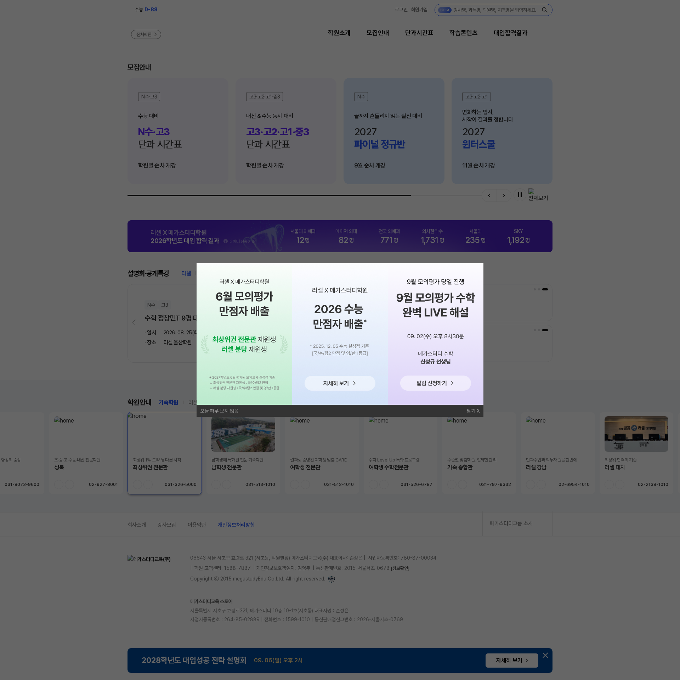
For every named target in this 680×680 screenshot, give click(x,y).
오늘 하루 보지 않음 (219, 410)
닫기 (471, 410)
